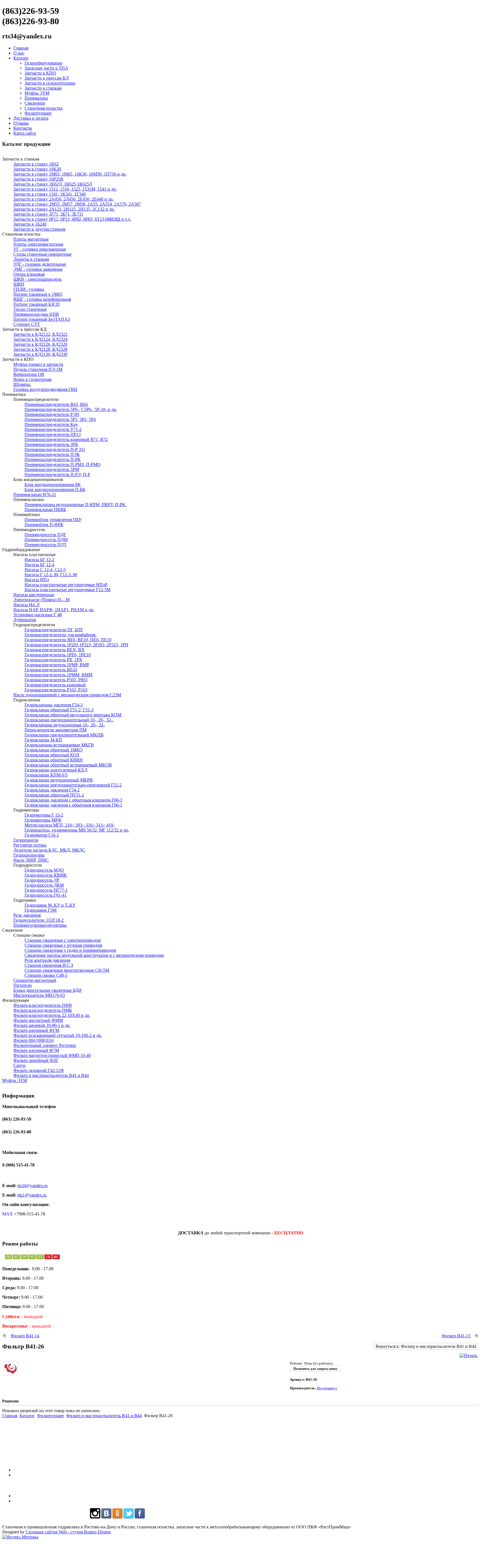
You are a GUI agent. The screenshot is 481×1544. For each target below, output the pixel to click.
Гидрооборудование (43, 63)
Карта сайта (24, 133)
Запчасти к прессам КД (46, 78)
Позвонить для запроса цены (315, 1369)
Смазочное (34, 103)
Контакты (22, 128)
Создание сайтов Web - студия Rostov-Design (68, 1532)
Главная (20, 48)
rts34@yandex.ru (32, 1185)
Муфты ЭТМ (36, 93)
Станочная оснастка (43, 108)
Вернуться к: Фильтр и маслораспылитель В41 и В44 (426, 1346)
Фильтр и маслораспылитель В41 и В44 (104, 1415)
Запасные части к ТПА (46, 68)
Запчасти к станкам (43, 88)
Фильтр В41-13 (456, 1335)
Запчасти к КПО (40, 73)
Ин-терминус (327, 1388)
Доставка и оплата (30, 118)
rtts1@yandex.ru (31, 1195)
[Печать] (468, 1355)
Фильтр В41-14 (25, 1335)
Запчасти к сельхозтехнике (49, 83)
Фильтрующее (37, 113)
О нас (18, 53)
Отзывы (21, 123)
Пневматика (36, 98)
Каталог (21, 58)
